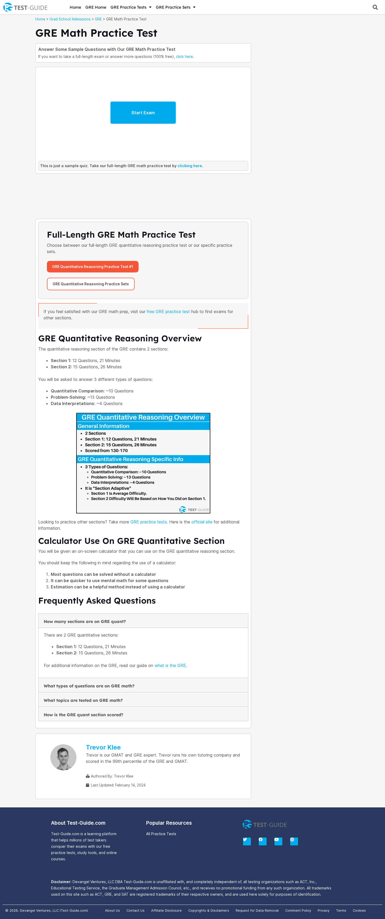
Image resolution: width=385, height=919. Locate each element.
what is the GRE (170, 665)
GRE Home (95, 7)
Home (75, 7)
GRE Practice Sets (173, 7)
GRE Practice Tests (128, 7)
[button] (375, 7)
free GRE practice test (168, 311)
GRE (98, 19)
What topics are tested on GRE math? (83, 700)
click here (184, 56)
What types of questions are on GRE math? (89, 685)
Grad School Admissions (70, 19)
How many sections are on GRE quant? (85, 621)
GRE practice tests (148, 521)
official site (201, 521)
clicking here (190, 165)
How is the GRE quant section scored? (83, 714)
